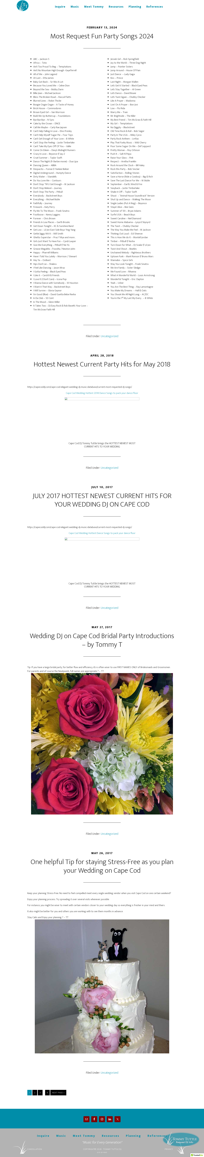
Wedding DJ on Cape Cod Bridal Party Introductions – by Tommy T (102, 640)
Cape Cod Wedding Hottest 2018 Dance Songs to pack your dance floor (102, 393)
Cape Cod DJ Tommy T (32, 5)
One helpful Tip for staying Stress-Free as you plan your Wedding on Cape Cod (102, 866)
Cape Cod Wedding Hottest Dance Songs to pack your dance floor (102, 533)
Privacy (169, 1149)
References (157, 1135)
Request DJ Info (180, 1139)
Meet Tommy (84, 1135)
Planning (133, 1135)
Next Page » (58, 1092)
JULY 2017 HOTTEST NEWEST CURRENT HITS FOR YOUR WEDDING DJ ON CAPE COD (102, 500)
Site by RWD (102, 1152)
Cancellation (34, 1149)
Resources (110, 1135)
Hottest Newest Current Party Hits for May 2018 (102, 364)
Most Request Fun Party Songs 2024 (102, 36)
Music (61, 1135)
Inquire (43, 1135)
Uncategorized (109, 336)
